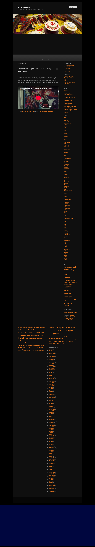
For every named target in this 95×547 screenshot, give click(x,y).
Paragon (66, 286)
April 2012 (51, 482)
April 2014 (51, 456)
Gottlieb (65, 170)
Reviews (65, 212)
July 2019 (51, 403)
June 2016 (51, 431)
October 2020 (51, 382)
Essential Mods (67, 158)
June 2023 (51, 360)
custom (75, 272)
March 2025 (51, 352)
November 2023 (52, 356)
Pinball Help (24, 7)
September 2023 (52, 358)
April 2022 (51, 365)
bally (75, 267)
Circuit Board (67, 142)
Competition (66, 146)
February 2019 (52, 409)
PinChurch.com (67, 80)
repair (66, 300)
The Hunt (66, 236)
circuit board (70, 272)
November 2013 (52, 459)
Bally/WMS (66, 132)
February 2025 (52, 353)
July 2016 (51, 429)
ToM (73, 301)
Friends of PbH (37, 56)
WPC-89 (65, 256)
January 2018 (51, 418)
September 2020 (52, 384)
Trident (66, 304)
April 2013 (51, 469)
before (65, 134)
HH (74, 280)
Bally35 (65, 133)
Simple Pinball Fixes (68, 218)
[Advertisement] (47, 44)
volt (65, 247)
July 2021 (51, 372)
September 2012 (52, 476)
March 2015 (51, 446)
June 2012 (51, 479)
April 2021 (51, 375)
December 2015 (52, 435)
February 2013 (52, 472)
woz (73, 305)
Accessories (66, 118)
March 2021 (51, 377)
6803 (65, 117)
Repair (65, 211)
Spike (65, 224)
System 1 (66, 230)
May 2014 (51, 454)
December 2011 (52, 488)
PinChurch (66, 206)
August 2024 (51, 355)
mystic (72, 284)
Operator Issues (67, 192)
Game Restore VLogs (46, 56)
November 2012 (52, 475)
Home (19, 56)
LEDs (72, 282)
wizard (71, 305)
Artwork (65, 126)
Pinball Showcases (68, 103)
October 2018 (51, 410)
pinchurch (66, 296)
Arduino (70, 267)
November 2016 (52, 425)
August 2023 (51, 359)
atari (40, 111)
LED (70, 282)
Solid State (66, 220)
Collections (66, 143)
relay (73, 297)
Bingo (65, 137)
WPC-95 (65, 258)
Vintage (65, 246)
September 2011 (52, 493)
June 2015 (51, 443)
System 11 (66, 231)
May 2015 (51, 444)
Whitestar (66, 250)
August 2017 (51, 422)
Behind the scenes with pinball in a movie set (62, 56)
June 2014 (51, 453)
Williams (66, 253)
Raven (70, 298)
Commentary (66, 145)
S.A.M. (65, 214)
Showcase (66, 217)
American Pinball (67, 121)
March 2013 (51, 471)
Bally (65, 130)
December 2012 (52, 473)
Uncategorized (67, 240)
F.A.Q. (30, 56)
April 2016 (51, 432)
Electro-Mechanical (68, 157)
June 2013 (51, 466)
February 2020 (52, 393)
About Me (25, 56)
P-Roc (65, 193)
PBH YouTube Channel (69, 65)
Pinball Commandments (69, 85)
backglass (66, 129)
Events (65, 159)
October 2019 (51, 399)
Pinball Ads (66, 198)
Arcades (65, 124)
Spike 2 (65, 225)
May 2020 (51, 390)
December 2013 (52, 457)
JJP (65, 173)
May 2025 (51, 350)
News (65, 189)
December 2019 (52, 396)
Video (65, 243)
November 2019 (52, 397)
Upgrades (66, 242)
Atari (23, 111)
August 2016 (51, 428)
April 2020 (51, 391)
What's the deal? (67, 249)
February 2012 (52, 485)
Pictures (65, 196)
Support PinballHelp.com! (46, 59)
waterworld (66, 305)
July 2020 (51, 387)
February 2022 (52, 366)
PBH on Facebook (68, 66)
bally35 (66, 270)
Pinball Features (67, 199)
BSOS (65, 139)
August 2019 (51, 402)
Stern (65, 227)
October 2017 (51, 419)
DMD (65, 155)
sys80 (74, 300)
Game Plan (66, 165)
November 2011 (52, 490)
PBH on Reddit (67, 68)
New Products (67, 187)
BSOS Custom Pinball (22, 59)
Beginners (66, 136)
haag (72, 280)
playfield (70, 296)
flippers (67, 277)
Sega (65, 215)
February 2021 (52, 378)
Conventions (66, 148)
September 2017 (52, 421)
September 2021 (52, 369)
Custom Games (67, 151)
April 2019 (51, 406)
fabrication (66, 161)
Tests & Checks (67, 234)
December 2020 (52, 380)
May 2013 (51, 468)
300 (64, 267)
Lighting (66, 174)
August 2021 (51, 371)
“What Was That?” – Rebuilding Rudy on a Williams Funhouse (70, 317)
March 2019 (51, 407)
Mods (65, 180)
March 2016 (51, 434)
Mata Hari (75, 282)
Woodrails (66, 255)
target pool (66, 302)
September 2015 (52, 438)
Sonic (65, 221)
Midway (65, 179)
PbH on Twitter (67, 71)
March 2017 (51, 424)
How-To (65, 171)
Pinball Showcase (68, 203)
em (65, 274)
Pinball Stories (31, 111)
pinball (69, 286)
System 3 (66, 233)
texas (70, 302)
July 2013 (51, 465)
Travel (65, 239)
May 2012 (51, 481)
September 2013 (52, 462)
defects (65, 154)
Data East (66, 152)
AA (38, 111)
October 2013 (51, 460)
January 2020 (51, 394)
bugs (65, 140)
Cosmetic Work (67, 149)
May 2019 (51, 404)
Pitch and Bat (67, 208)
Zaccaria (66, 261)
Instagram (66, 69)
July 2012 (51, 478)
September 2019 (52, 400)
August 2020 (51, 385)
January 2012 (51, 487)
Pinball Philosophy (68, 201)
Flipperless (66, 164)
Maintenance (66, 176)
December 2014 (52, 447)
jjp (68, 334)
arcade (67, 267)
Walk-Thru (71, 304)
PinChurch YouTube (68, 76)
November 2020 (52, 381)
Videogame (66, 245)
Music (65, 184)
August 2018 (51, 412)
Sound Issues (67, 223)
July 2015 (51, 441)
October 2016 (51, 426)
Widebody (66, 252)
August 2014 (51, 450)
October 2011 (51, 491)
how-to (65, 282)
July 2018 (51, 413)
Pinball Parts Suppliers (34, 59)
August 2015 (51, 440)
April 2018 (51, 415)
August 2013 (51, 463)
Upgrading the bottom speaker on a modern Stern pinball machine (70, 111)
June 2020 (51, 388)
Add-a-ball (66, 120)
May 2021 (51, 374)
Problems (66, 209)
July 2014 (51, 451)
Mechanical (66, 177)
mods (69, 284)
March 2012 (51, 484)
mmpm (66, 284)
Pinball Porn (66, 202)
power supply (66, 297)
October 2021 (51, 368)
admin (65, 319)
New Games (66, 186)
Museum (66, 183)
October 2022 (51, 363)
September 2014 (52, 448)
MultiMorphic (67, 181)
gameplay (72, 277)
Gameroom (66, 168)
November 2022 (52, 362)
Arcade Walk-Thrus (68, 123)
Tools (65, 237)
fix (72, 275)
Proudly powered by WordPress (47, 500)
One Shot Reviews (68, 190)
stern (70, 300)
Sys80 (65, 228)
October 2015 (51, 437)
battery (72, 270)
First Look (26, 111)
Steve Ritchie (44, 111)
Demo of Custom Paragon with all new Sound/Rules (70, 312)
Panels (65, 195)
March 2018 (51, 416)
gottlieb (67, 280)
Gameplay (66, 167)
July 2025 (51, 349)
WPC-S (65, 259)
